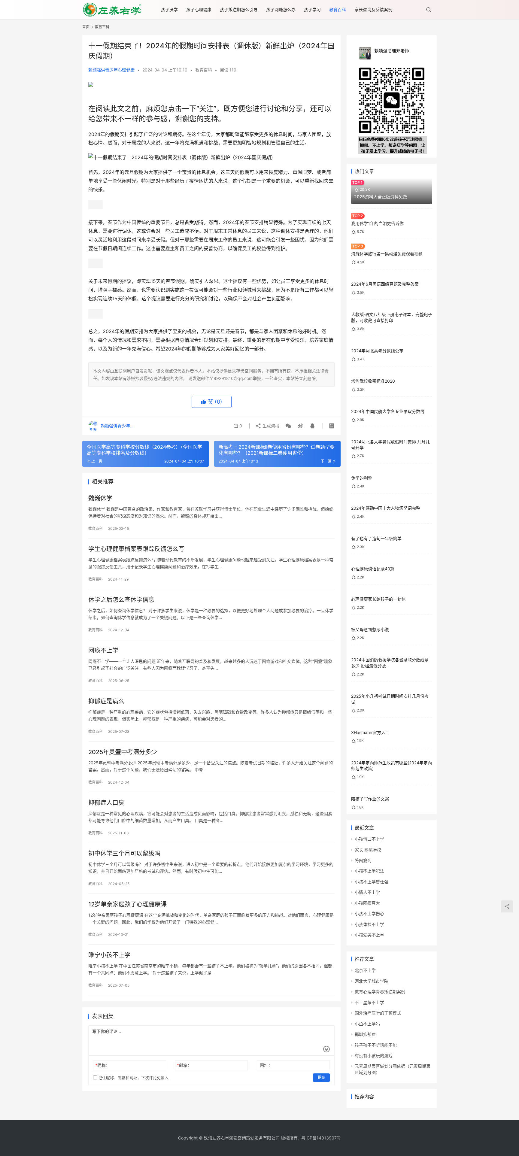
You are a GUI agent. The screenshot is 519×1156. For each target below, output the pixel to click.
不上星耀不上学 (369, 1002)
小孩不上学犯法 (369, 870)
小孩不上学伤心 (369, 913)
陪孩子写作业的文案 (370, 798)
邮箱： (184, 1065)
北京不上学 (365, 970)
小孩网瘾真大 (367, 903)
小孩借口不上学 (369, 839)
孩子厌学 (169, 9)
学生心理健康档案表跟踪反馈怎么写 (136, 549)
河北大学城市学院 (371, 981)
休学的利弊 (361, 478)
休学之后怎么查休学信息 (121, 599)
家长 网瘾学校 (368, 849)
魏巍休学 (100, 498)
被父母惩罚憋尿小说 (370, 629)
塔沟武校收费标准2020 (373, 381)
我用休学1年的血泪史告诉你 (377, 223)
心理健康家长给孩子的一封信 (378, 599)
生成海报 (270, 425)
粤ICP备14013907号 (321, 1137)
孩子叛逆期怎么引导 (239, 9)
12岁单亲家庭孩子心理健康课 (127, 904)
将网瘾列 (363, 860)
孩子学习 (312, 9)
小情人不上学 (367, 892)
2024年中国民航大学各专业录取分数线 (387, 411)
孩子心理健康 (198, 9)
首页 (86, 27)
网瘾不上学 (103, 650)
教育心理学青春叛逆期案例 (380, 991)
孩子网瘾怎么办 (281, 9)
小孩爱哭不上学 (369, 934)
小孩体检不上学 (369, 924)
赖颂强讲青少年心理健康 (111, 69)
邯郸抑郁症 (365, 1034)
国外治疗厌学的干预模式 (378, 1012)
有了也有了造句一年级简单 (376, 538)
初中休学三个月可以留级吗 (124, 853)
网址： (266, 1065)
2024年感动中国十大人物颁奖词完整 (385, 508)
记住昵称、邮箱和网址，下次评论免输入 (132, 1077)
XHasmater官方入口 (370, 732)
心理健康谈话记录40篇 (372, 568)
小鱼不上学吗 (367, 1023)
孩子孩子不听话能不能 (376, 1045)
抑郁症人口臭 (106, 802)
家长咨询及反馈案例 (373, 9)
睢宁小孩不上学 (109, 955)
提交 (321, 1077)
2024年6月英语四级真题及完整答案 (385, 284)
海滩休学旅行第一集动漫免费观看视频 (387, 253)
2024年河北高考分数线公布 (377, 350)
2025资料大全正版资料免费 (380, 196)
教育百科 (337, 9)
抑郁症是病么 (106, 701)
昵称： (102, 1065)
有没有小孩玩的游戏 (374, 1055)
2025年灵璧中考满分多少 (122, 752)
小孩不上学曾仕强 (371, 881)
